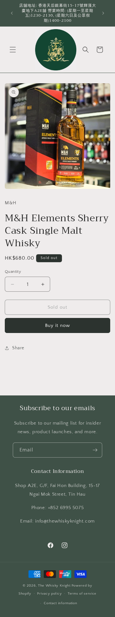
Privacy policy (49, 594)
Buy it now (57, 325)
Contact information (60, 603)
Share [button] (18, 348)
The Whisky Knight (54, 586)
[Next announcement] (103, 13)
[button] (13, 50)
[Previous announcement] (12, 13)
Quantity (13, 271)
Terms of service (82, 594)
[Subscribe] (95, 450)
